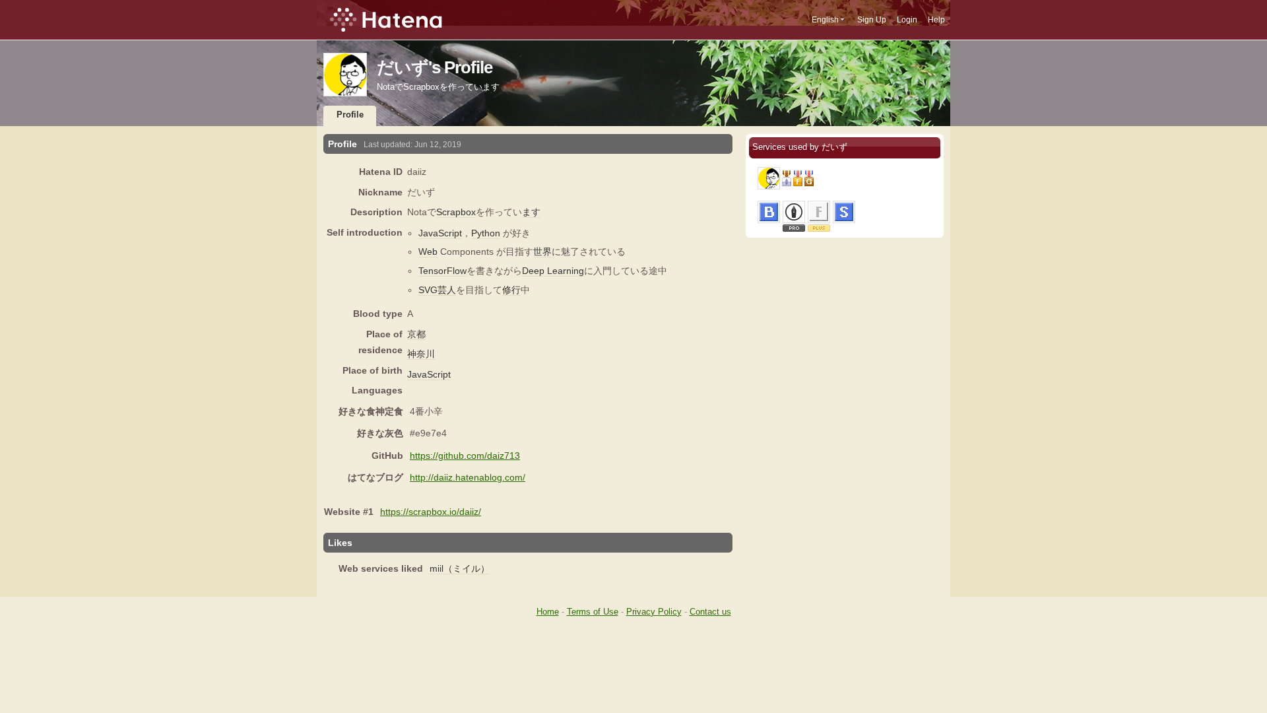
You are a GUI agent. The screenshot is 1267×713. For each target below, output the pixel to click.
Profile (350, 114)
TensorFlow (442, 270)
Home (547, 612)
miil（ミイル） (460, 568)
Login (907, 19)
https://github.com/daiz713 (465, 455)
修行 (511, 290)
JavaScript (440, 233)
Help (936, 19)
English (825, 19)
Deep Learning (553, 270)
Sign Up (871, 19)
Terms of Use (592, 612)
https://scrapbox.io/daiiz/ (430, 511)
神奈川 (421, 354)
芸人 (447, 290)
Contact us (710, 612)
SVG (428, 290)
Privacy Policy (654, 612)
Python (485, 233)
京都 (416, 334)
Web (428, 251)
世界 (542, 251)
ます (531, 212)
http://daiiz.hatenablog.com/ (467, 477)
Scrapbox (456, 212)
